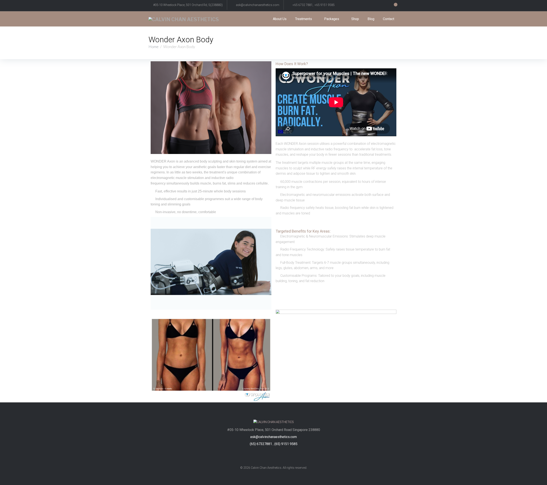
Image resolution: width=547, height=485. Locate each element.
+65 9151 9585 (325, 5)
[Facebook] (265, 455)
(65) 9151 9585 (285, 444)
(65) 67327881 (261, 444)
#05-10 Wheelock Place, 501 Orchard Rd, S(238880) (188, 5)
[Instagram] (273, 455)
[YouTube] (281, 455)
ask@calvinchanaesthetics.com (257, 5)
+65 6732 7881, (304, 5)
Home (154, 46)
